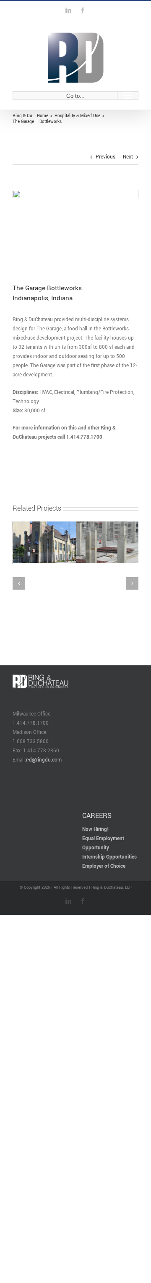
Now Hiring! (95, 749)
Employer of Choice (103, 786)
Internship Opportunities (109, 777)
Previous (105, 157)
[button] (19, 543)
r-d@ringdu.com (44, 680)
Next (128, 157)
